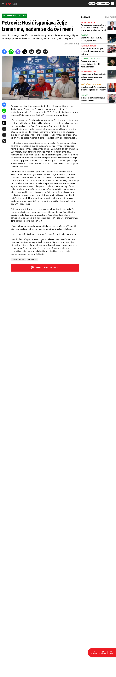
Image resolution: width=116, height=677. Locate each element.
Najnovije (94, 653)
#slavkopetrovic (18, 259)
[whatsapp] (11, 51)
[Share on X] (24, 51)
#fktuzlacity (32, 259)
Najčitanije (102, 653)
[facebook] (4, 51)
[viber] (18, 51)
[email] (31, 51)
